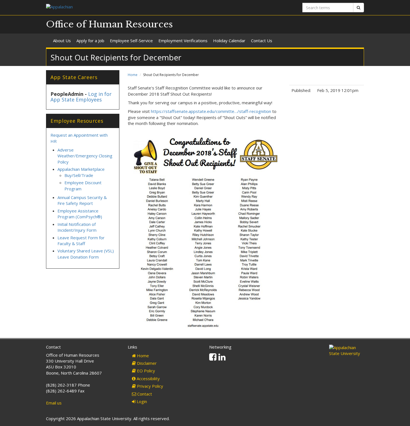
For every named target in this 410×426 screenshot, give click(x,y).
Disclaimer (146, 363)
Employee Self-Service (131, 40)
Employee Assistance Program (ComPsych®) (79, 213)
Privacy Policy (149, 386)
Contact (144, 394)
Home (133, 74)
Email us (54, 403)
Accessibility (148, 378)
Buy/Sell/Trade (78, 175)
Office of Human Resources (109, 24)
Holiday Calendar (229, 40)
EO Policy (145, 370)
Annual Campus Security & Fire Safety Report (82, 200)
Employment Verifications (183, 40)
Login (141, 401)
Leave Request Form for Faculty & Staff (81, 240)
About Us (62, 40)
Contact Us (261, 40)
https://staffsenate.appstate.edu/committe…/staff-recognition (211, 111)
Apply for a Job (90, 40)
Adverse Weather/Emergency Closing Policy (84, 156)
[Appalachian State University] (123, 7)
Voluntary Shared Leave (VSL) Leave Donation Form (85, 253)
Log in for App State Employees (81, 97)
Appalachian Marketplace (81, 169)
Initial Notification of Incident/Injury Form (77, 227)
